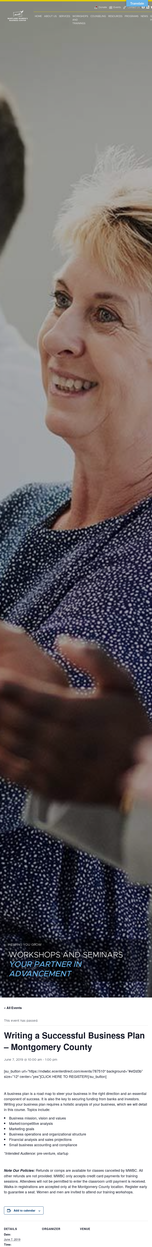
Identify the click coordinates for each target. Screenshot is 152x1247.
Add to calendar (24, 1210)
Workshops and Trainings (80, 20)
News (144, 16)
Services (64, 16)
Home (38, 16)
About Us (50, 16)
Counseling (98, 16)
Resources (115, 16)
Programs (131, 16)
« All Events (13, 1007)
